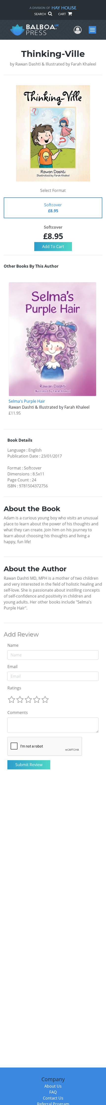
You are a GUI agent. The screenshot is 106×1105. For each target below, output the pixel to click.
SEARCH (40, 14)
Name (12, 645)
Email (12, 666)
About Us (53, 1086)
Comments (17, 712)
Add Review (21, 634)
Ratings (14, 688)
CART (62, 14)
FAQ (53, 1092)
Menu (94, 30)
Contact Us (53, 1098)
